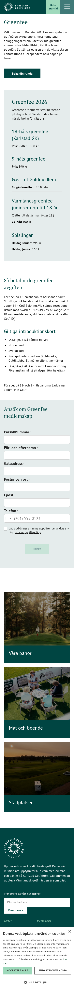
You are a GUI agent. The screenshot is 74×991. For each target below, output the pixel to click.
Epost (9, 495)
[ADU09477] (37, 618)
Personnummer (17, 432)
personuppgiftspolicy (27, 532)
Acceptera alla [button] (17, 970)
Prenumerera (15, 910)
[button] (37, 982)
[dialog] (37, 959)
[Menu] (67, 7)
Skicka (37, 549)
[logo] (17, 7)
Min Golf (20, 390)
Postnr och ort (17, 479)
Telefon (11, 511)
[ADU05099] (37, 693)
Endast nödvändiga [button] (53, 970)
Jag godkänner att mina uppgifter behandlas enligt (39, 530)
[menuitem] (53, 7)
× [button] (69, 931)
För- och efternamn (21, 448)
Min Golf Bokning (25, 305)
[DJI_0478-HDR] (37, 768)
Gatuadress (14, 464)
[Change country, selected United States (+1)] (8, 518)
